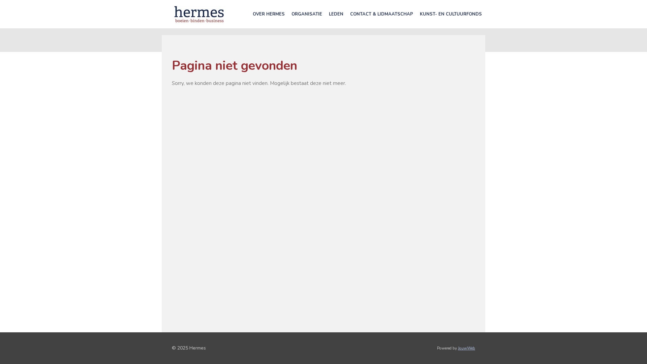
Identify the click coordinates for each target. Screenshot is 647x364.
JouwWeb (466, 348)
